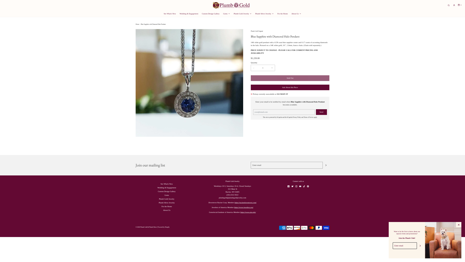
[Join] (326, 165)
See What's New (170, 14)
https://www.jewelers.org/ (243, 207)
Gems (167, 195)
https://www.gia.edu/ (248, 212)
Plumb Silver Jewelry (167, 203)
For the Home (282, 14)
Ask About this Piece (290, 87)
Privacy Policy (297, 117)
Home (137, 24)
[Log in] (454, 5)
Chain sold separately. (312, 45)
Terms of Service (309, 117)
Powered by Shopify (164, 227)
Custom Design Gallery (211, 14)
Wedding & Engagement (189, 14)
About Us (166, 210)
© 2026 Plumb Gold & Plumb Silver (146, 227)
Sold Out (290, 78)
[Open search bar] (448, 5)
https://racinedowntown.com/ (245, 203)
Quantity (254, 63)
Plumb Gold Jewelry (166, 199)
